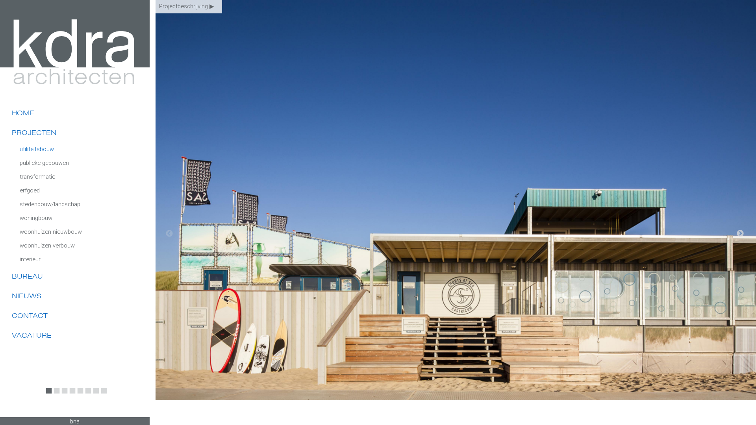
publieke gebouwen (44, 162)
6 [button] (87, 395)
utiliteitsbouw (37, 149)
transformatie (37, 176)
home (23, 113)
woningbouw (36, 218)
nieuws (26, 296)
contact (30, 316)
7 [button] (94, 395)
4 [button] (71, 395)
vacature (32, 335)
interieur (30, 259)
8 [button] (102, 395)
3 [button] (63, 395)
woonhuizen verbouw (47, 245)
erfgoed (30, 190)
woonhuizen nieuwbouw (51, 231)
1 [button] (47, 395)
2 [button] (55, 395)
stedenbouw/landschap (50, 204)
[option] (456, 212)
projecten (34, 133)
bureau (27, 276)
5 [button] (79, 395)
